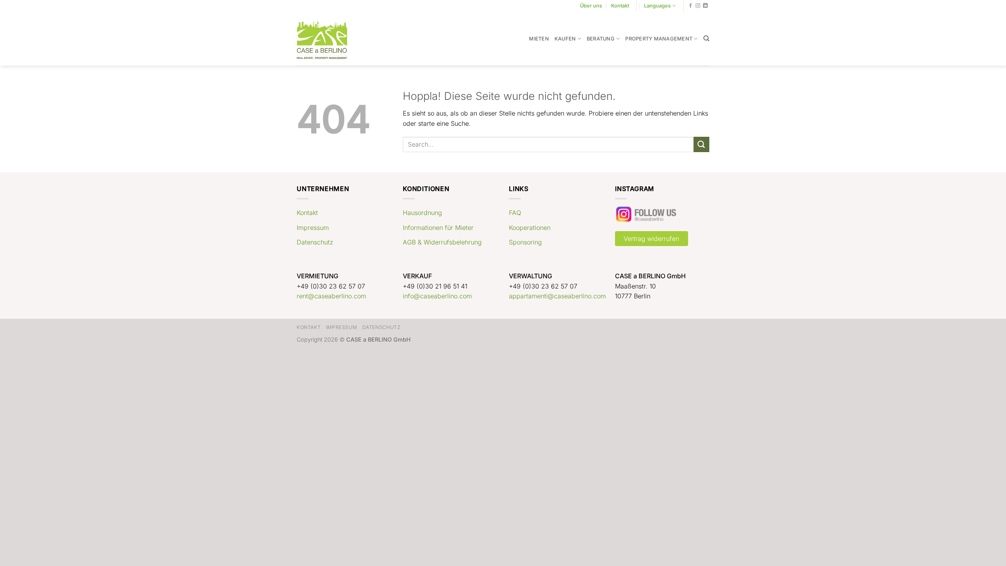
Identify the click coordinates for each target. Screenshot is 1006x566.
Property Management (658, 39)
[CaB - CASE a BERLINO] (327, 39)
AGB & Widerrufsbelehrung (442, 242)
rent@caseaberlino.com (331, 296)
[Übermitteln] (701, 144)
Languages (657, 6)
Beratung (601, 39)
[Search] (706, 38)
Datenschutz (315, 242)
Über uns (591, 6)
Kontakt (620, 6)
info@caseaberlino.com (437, 296)
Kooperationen (530, 228)
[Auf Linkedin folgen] (705, 6)
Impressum (313, 228)
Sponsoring (525, 242)
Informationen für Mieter (438, 228)
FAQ (515, 213)
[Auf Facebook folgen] (690, 6)
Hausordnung (422, 213)
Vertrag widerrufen (651, 239)
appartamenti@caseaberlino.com (557, 296)
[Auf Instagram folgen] (698, 6)
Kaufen (565, 39)
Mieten (539, 39)
